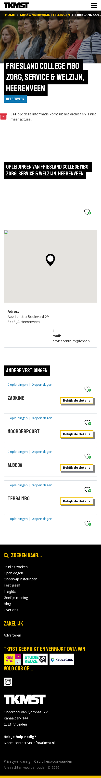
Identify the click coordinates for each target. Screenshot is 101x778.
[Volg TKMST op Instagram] (8, 684)
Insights (10, 591)
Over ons (11, 609)
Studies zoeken (16, 567)
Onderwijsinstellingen (20, 579)
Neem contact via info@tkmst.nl (29, 742)
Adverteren (12, 635)
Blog (7, 603)
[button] (50, 260)
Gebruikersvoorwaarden (53, 761)
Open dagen (13, 573)
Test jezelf (12, 585)
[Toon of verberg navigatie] (92, 5)
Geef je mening (16, 597)
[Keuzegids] (62, 659)
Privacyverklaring (17, 761)
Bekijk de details (76, 400)
